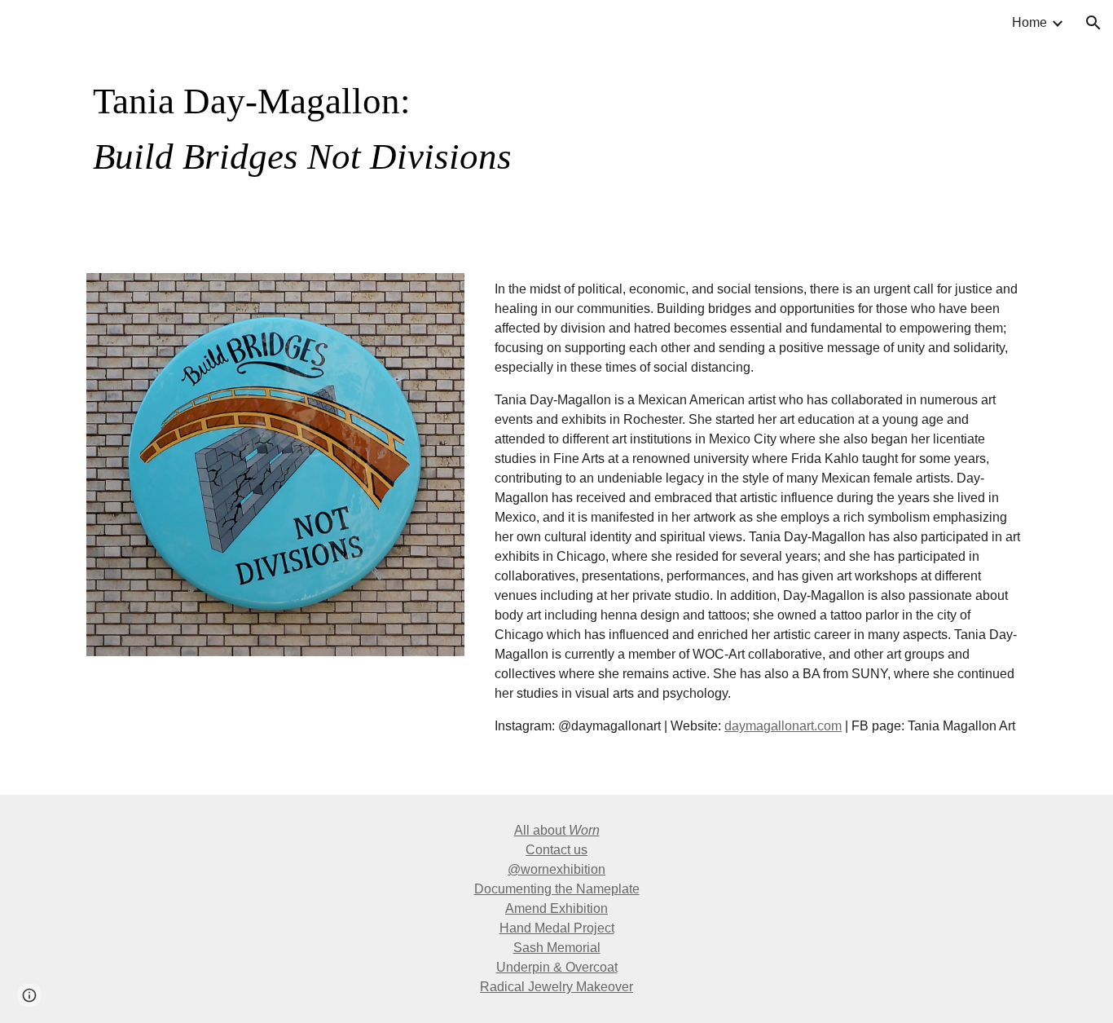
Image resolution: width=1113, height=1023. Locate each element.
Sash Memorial (556, 948)
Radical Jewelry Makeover (556, 987)
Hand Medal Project (556, 928)
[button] (1093, 22)
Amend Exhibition (556, 908)
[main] (476, 126)
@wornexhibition (556, 869)
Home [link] (1029, 22)
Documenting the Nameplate (557, 889)
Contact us (556, 850)
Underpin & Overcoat (557, 967)
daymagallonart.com (783, 726)
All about (541, 830)
